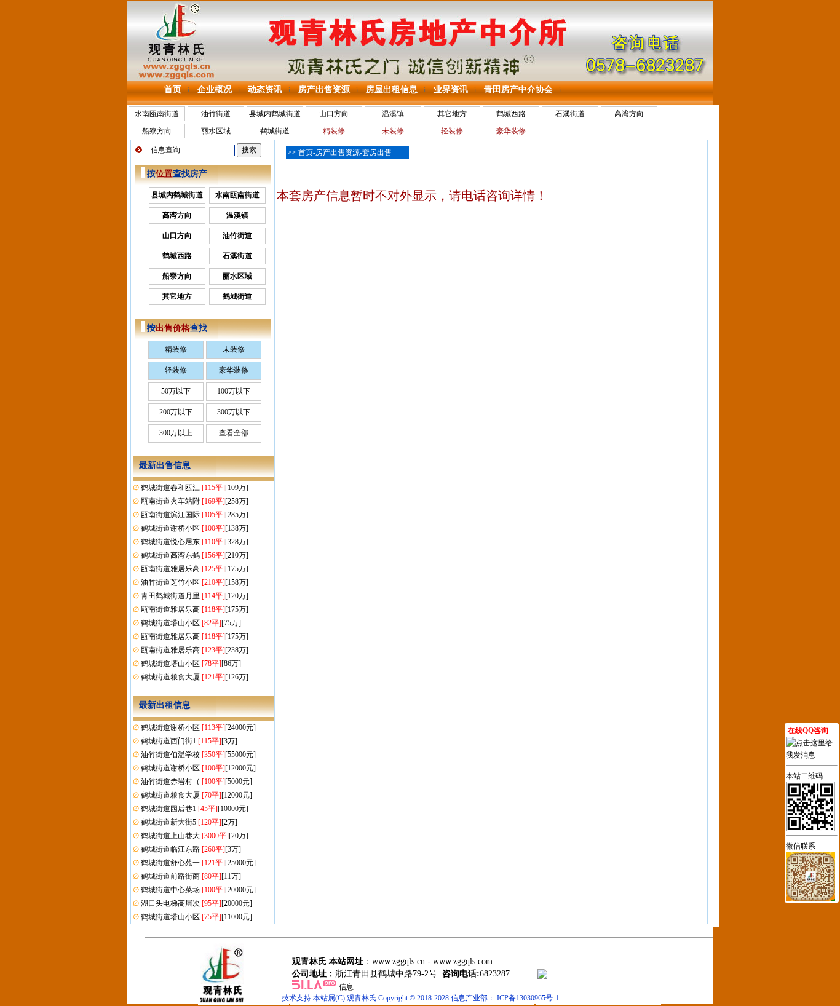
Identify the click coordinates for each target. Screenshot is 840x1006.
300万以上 (175, 433)
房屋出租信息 (392, 89)
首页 (172, 89)
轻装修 (176, 370)
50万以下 (176, 391)
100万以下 (233, 391)
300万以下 (233, 412)
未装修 (234, 349)
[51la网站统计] (314, 987)
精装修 (176, 349)
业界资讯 (451, 89)
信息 (346, 987)
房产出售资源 (324, 89)
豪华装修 (233, 370)
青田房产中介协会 (518, 89)
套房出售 (377, 152)
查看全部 (233, 433)
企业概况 (214, 89)
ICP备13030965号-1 (528, 998)
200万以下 (175, 412)
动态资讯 (265, 89)
